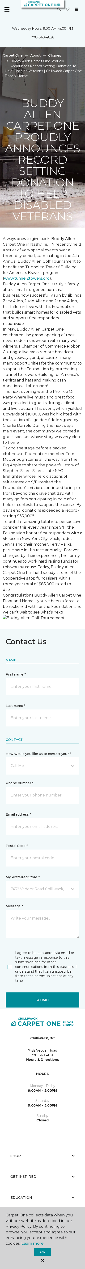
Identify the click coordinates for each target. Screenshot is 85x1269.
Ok (42, 1252)
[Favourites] (67, 9)
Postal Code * (17, 845)
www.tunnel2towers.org (27, 278)
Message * (14, 906)
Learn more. (32, 1243)
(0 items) (76, 9)
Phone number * (19, 783)
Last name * (15, 705)
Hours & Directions (42, 1060)
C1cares (54, 55)
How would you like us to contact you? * (38, 753)
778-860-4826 (42, 37)
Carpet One (13, 55)
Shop (15, 1156)
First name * (16, 674)
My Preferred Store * (22, 877)
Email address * (18, 814)
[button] (59, 9)
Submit (42, 1000)
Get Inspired (23, 1176)
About (35, 55)
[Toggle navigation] (7, 9)
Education (21, 1197)
